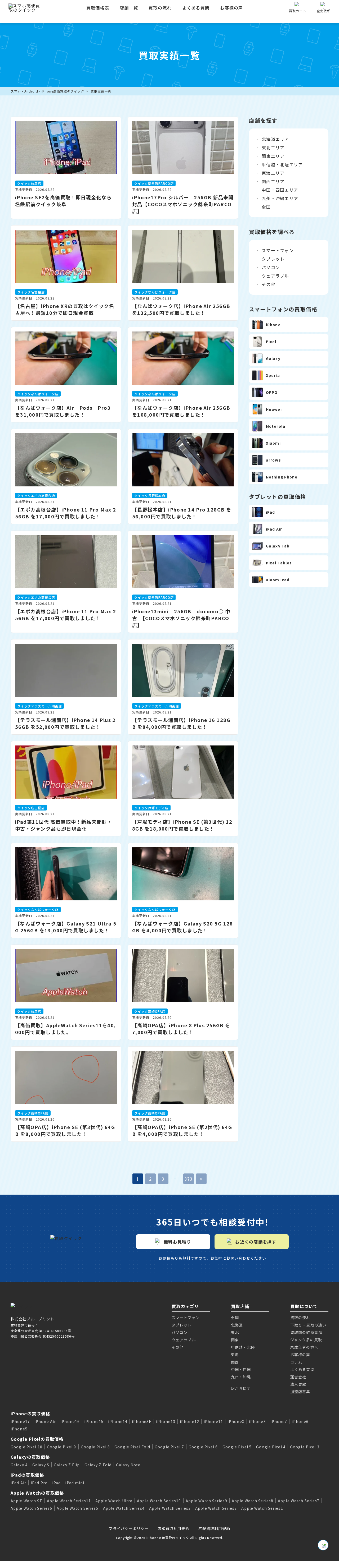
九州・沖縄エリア (280, 198)
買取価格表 (97, 7)
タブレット (273, 259)
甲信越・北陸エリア (282, 164)
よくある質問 (196, 7)
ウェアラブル (275, 276)
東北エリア (273, 147)
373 (189, 1179)
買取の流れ (160, 7)
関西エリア (273, 181)
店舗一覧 (129, 7)
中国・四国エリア (280, 190)
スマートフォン (278, 250)
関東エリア (273, 156)
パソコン (271, 267)
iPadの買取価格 (27, 1475)
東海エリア (273, 173)
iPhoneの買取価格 (30, 1413)
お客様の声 (231, 7)
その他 (268, 284)
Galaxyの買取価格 (30, 1457)
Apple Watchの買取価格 (37, 1493)
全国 (266, 207)
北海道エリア (275, 139)
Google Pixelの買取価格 (37, 1439)
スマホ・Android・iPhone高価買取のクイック (47, 91)
